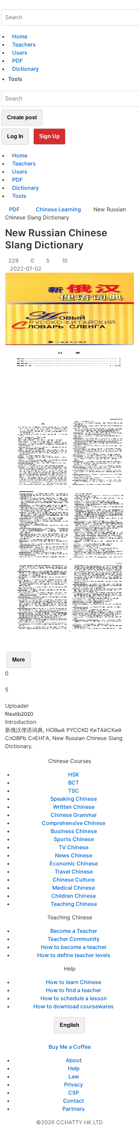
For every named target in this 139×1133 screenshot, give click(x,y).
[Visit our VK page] (73, 1039)
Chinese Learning (58, 209)
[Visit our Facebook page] (57, 1039)
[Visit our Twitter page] (65, 1039)
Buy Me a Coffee (70, 1046)
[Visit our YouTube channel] (81, 1039)
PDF (15, 209)
